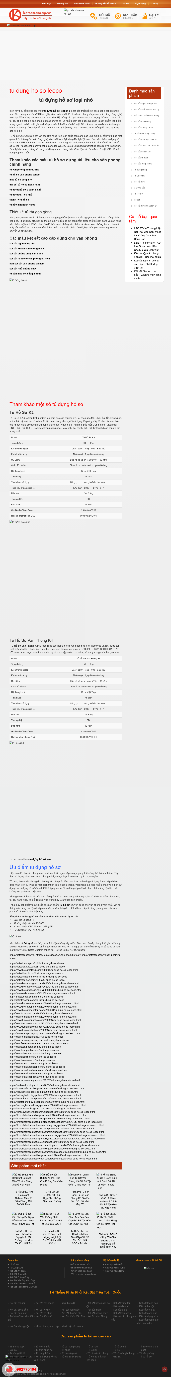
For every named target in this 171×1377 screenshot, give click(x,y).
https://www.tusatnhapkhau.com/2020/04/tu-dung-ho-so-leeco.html (45, 1026)
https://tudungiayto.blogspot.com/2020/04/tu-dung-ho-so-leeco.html (45, 1095)
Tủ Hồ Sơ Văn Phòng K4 (88, 658)
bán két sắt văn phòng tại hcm (27, 263)
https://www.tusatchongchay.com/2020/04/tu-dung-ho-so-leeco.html (45, 1020)
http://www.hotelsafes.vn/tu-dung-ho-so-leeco (33, 1060)
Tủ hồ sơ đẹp (17, 1346)
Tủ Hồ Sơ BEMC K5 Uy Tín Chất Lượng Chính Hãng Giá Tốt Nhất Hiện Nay (108, 1240)
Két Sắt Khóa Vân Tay (73, 1316)
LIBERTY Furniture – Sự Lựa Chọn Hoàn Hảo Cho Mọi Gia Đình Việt (147, 246)
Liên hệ (154, 3)
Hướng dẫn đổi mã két (105, 3)
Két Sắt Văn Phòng (142, 122)
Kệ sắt (137, 200)
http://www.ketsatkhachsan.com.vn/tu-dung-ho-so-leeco (39, 1070)
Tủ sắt (142, 1349)
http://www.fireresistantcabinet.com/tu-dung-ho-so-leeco (39, 1043)
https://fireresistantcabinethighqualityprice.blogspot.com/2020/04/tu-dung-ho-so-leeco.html (57, 1138)
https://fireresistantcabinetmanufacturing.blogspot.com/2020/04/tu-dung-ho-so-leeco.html (57, 1125)
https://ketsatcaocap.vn (22, 954)
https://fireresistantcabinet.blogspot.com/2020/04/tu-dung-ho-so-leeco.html (49, 1155)
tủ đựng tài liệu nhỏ (21, 194)
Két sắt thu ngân (122, 1313)
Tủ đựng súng (140, 170)
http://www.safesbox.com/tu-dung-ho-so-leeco (34, 1063)
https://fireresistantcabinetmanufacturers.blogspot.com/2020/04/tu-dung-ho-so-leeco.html (57, 1131)
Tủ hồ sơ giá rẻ (69, 1353)
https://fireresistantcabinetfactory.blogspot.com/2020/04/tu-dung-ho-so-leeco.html (52, 1148)
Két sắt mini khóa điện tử (145, 206)
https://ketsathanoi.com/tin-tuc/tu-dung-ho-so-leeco (36, 973)
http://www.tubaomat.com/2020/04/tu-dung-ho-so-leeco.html (41, 1013)
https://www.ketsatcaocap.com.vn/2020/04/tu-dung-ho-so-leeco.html (45, 990)
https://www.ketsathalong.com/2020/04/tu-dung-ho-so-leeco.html (44, 969)
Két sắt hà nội (146, 1306)
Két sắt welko (43, 1309)
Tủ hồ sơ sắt (119, 1346)
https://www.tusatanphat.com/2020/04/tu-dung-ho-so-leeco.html (43, 1030)
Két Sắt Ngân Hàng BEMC (146, 104)
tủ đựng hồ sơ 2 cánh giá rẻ (25, 189)
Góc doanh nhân (82, 3)
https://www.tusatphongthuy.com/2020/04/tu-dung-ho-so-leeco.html (45, 1033)
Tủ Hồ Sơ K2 (88, 437)
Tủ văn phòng (146, 1353)
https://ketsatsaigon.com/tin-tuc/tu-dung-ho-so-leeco (37, 979)
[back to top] (164, 1369)
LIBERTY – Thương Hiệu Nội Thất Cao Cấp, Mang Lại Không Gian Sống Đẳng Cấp (147, 233)
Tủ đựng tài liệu (18, 1353)
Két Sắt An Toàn (141, 158)
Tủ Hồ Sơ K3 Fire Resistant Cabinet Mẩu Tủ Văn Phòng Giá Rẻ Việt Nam (23, 1198)
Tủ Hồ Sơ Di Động (71, 1356)
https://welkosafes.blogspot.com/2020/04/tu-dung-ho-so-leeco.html (45, 1085)
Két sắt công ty (147, 1309)
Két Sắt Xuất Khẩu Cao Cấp (146, 110)
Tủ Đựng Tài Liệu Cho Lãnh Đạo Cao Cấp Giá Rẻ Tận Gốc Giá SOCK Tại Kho (80, 1237)
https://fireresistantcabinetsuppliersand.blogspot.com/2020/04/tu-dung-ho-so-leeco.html (56, 1121)
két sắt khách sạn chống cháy (27, 248)
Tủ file (116, 1349)
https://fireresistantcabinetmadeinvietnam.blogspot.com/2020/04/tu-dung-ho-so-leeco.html (57, 1135)
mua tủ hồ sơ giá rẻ (21, 179)
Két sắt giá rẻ (95, 1309)
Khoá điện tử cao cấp (73, 1326)
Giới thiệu (46, 3)
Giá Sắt (117, 1356)
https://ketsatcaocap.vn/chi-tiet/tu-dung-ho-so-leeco (37, 963)
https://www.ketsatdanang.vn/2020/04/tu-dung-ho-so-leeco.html (43, 1006)
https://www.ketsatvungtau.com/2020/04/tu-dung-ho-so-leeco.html (44, 983)
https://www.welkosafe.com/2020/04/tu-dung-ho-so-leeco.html (42, 993)
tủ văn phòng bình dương (24, 169)
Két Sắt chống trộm (20, 1326)
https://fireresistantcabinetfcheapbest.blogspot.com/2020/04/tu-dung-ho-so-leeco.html (55, 1145)
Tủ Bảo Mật (139, 176)
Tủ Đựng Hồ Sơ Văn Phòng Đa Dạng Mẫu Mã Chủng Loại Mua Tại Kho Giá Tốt (24, 1237)
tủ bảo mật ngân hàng (22, 204)
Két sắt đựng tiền (19, 1309)
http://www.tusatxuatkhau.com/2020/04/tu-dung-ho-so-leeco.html (44, 1023)
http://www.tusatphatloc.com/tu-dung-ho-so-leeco (35, 1050)
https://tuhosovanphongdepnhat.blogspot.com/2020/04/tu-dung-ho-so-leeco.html (52, 1111)
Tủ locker (92, 1349)
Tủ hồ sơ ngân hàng (124, 1353)
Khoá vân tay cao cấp (47, 1326)
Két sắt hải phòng (45, 1303)
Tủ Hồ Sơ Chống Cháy (144, 134)
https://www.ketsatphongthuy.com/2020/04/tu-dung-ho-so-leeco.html (45, 1010)
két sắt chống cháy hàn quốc (26, 253)
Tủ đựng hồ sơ (43, 1353)
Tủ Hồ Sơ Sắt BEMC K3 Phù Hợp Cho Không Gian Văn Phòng (52, 1196)
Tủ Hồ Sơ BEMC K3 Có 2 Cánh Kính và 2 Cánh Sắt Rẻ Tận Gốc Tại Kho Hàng (108, 1201)
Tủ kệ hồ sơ (145, 1356)
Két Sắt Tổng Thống (143, 164)
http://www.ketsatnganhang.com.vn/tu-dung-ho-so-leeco (39, 1040)
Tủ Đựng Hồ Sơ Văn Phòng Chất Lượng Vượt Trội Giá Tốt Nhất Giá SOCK (52, 1237)
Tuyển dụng (140, 3)
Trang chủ (63, 3)
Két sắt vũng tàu (122, 1303)
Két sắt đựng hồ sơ (149, 1316)
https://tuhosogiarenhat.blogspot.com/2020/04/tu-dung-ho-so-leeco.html (48, 1105)
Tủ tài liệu (93, 1346)
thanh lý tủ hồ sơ (19, 199)
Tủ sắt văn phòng (71, 1346)
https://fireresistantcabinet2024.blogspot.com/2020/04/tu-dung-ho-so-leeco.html (52, 1128)
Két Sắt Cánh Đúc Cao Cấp (146, 146)
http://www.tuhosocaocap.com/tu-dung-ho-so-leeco (36, 1053)
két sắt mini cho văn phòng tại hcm (30, 258)
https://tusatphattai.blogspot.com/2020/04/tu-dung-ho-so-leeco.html (45, 1098)
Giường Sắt (139, 188)
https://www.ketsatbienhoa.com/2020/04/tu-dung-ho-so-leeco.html (44, 986)
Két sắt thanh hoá (148, 1303)
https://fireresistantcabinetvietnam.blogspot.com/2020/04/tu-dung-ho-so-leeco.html (53, 1158)
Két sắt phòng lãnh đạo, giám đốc (148, 1321)
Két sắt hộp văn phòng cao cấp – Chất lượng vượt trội (146, 264)
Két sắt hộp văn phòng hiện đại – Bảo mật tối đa (147, 254)
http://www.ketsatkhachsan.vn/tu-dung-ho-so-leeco (36, 1073)
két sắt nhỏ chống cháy (23, 268)
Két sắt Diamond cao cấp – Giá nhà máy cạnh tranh (147, 274)
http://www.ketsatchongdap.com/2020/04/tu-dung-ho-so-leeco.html (45, 1080)
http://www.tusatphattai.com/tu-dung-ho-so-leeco (35, 1046)
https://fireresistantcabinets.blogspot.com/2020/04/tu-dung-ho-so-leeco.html (50, 1118)
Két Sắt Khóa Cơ (44, 1316)
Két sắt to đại (120, 1309)
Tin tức (125, 3)
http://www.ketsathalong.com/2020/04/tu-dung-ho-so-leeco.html (43, 1016)
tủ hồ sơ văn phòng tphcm (25, 174)
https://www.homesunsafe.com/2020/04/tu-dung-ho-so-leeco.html (44, 1003)
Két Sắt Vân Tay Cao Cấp (145, 140)
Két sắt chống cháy (98, 1313)
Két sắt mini (139, 182)
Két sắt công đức (148, 1313)
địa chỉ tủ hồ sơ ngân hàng (25, 184)
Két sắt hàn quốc (70, 1309)
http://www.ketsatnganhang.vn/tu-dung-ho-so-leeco (36, 1036)
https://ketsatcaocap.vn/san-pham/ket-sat (57, 954)
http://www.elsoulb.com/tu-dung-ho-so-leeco (33, 1056)
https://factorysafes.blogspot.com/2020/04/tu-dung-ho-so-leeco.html (45, 1108)
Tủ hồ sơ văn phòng (98, 1353)
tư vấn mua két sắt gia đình (25, 273)
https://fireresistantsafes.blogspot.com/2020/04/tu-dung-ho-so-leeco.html (48, 1115)
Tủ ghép (66, 1349)
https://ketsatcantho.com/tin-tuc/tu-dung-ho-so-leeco (37, 966)
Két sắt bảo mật (18, 1313)
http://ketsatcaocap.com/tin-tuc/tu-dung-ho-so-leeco (37, 1000)
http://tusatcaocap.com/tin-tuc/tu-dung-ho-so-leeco (36, 996)
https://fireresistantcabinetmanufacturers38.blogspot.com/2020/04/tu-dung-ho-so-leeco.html (58, 1151)
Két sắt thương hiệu (72, 1313)
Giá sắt (13, 1349)
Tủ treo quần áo (44, 1349)
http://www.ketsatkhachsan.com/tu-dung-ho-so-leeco (37, 1066)
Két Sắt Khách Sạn (142, 152)
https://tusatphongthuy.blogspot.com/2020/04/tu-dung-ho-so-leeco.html (47, 1101)
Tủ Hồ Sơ (138, 194)
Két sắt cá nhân (44, 1313)
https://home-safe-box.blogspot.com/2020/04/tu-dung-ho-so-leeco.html (47, 1088)
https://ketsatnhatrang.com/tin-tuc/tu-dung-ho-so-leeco (38, 976)
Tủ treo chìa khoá (148, 1346)
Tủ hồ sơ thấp (43, 1346)
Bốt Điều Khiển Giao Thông (146, 116)
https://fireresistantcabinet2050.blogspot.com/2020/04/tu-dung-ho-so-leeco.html (52, 1141)
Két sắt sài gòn (18, 1303)
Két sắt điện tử (121, 1306)
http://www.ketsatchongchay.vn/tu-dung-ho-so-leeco (37, 1076)
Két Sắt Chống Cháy (143, 128)
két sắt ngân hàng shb (22, 243)
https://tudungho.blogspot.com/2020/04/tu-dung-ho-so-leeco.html (44, 1091)
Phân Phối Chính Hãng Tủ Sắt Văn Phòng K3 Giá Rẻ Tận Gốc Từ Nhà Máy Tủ (80, 1198)
